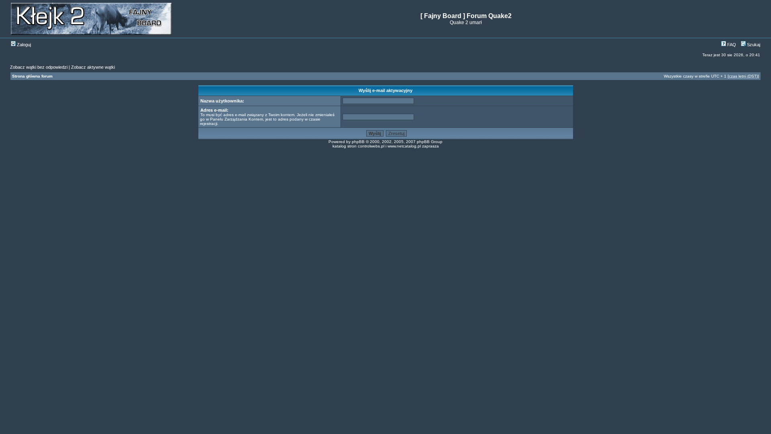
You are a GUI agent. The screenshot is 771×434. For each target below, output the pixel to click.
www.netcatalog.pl (404, 146)
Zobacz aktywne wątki (93, 67)
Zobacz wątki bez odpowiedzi (38, 67)
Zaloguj (23, 44)
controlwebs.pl (371, 146)
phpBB (358, 141)
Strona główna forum (32, 76)
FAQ (731, 44)
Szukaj (753, 44)
